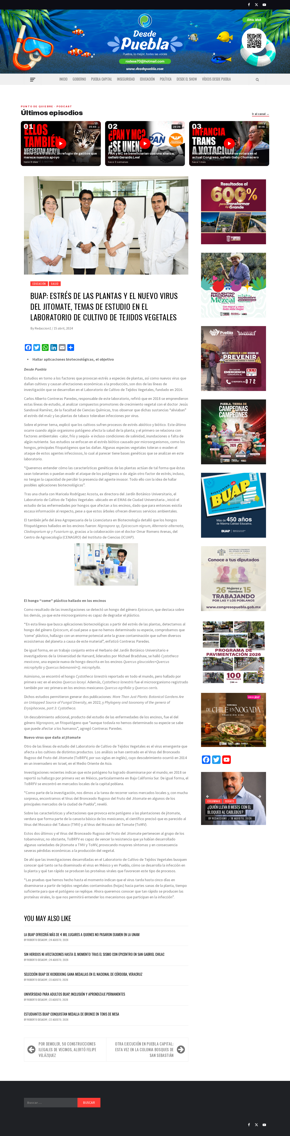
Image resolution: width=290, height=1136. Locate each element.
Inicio (63, 79)
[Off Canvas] (32, 79)
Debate (229, 801)
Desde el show (187, 79)
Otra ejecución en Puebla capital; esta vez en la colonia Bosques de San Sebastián (144, 1049)
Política (166, 79)
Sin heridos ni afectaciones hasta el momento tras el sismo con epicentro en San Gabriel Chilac (94, 954)
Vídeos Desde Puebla (216, 79)
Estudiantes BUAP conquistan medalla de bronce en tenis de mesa (71, 1014)
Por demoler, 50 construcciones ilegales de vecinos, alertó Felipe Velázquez (67, 1049)
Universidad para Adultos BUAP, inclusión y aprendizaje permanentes (74, 994)
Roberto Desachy (37, 940)
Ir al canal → (260, 114)
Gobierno (79, 79)
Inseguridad (126, 79)
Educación (147, 79)
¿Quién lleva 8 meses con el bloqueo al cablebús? (229, 809)
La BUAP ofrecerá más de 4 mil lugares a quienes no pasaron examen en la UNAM (81, 934)
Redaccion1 (43, 328)
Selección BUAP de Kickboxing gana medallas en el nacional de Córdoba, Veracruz (83, 974)
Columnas (213, 801)
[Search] (257, 79)
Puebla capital (101, 79)
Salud (55, 283)
